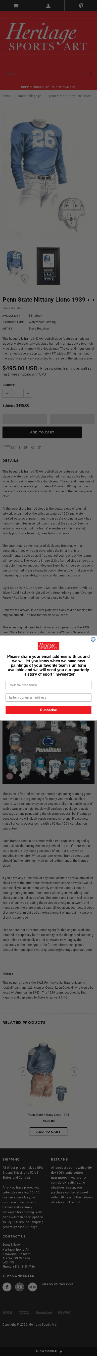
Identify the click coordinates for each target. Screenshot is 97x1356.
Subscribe (48, 710)
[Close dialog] (93, 639)
